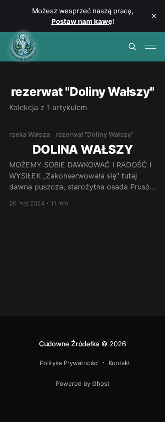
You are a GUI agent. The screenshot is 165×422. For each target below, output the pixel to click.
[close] (154, 16)
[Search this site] (132, 46)
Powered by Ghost (83, 383)
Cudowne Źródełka (69, 343)
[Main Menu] (150, 47)
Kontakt (119, 362)
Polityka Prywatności (69, 362)
